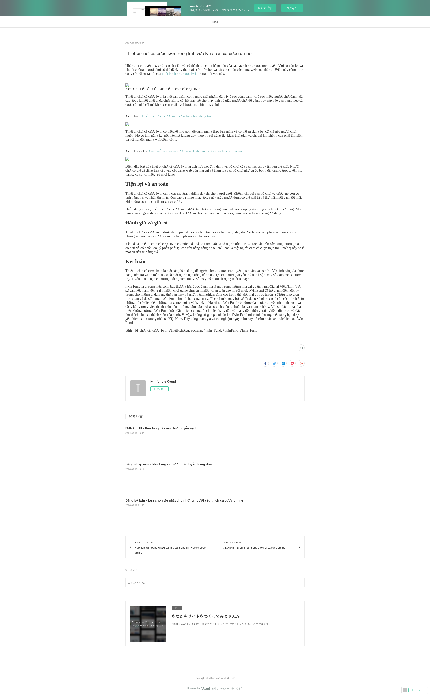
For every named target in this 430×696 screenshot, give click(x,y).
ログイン (292, 8)
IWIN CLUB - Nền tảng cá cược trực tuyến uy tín (162, 428)
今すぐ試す (265, 8)
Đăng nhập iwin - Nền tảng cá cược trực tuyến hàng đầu (168, 464)
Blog (215, 22)
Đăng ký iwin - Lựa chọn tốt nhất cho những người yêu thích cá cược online (184, 500)
